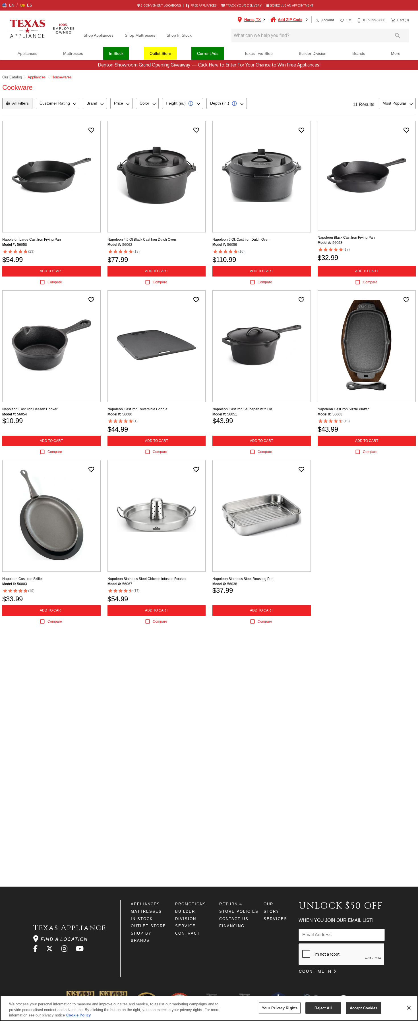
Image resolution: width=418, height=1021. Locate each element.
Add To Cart (51, 271)
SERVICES (275, 919)
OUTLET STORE (148, 926)
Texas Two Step (258, 53)
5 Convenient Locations (161, 5)
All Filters (20, 103)
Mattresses (73, 53)
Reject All (323, 1008)
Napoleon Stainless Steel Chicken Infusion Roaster (147, 579)
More (395, 53)
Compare (54, 282)
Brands (358, 53)
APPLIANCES (145, 904)
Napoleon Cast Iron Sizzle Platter (343, 409)
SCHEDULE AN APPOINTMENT (291, 5)
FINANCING (232, 926)
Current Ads (207, 53)
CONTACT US (234, 919)
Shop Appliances (98, 35)
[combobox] (57, 103)
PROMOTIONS (190, 904)
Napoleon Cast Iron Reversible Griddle (137, 409)
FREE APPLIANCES (203, 5)
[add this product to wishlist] (91, 130)
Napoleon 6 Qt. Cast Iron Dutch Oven (241, 240)
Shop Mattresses (140, 35)
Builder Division (312, 53)
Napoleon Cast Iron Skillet (22, 579)
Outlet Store (160, 53)
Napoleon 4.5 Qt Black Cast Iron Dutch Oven (141, 240)
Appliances (27, 53)
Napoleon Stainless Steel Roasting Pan (243, 579)
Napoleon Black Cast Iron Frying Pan (346, 238)
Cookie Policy (78, 1015)
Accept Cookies (364, 1008)
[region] (209, 1008)
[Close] (409, 1008)
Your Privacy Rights (279, 1008)
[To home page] (42, 28)
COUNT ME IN (316, 971)
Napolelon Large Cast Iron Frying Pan (31, 240)
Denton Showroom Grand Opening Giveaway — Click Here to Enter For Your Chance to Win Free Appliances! (209, 65)
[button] (8, 5)
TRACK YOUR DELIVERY (243, 5)
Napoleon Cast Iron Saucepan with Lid (242, 409)
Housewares (61, 77)
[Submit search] (397, 35)
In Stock (116, 53)
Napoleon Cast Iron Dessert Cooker (29, 409)
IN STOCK (142, 919)
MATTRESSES (146, 911)
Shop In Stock (179, 35)
